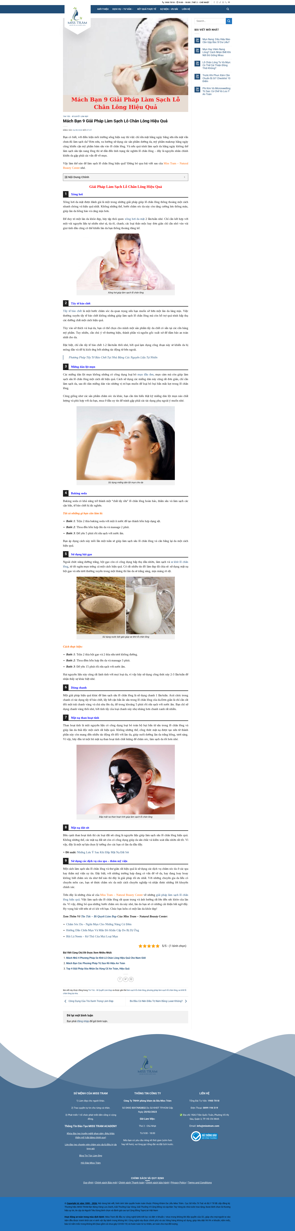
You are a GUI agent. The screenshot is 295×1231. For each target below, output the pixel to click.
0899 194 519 (210, 1107)
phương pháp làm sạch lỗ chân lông (162, 990)
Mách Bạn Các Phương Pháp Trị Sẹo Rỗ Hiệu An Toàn (95, 963)
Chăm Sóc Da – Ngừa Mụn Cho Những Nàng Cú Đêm (99, 924)
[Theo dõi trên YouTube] (229, 2)
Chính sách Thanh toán (131, 1182)
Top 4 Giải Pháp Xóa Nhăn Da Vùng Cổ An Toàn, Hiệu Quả (98, 968)
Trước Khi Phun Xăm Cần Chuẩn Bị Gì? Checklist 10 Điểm (216, 78)
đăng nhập (83, 1021)
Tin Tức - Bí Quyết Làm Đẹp (75, 116)
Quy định (88, 1182)
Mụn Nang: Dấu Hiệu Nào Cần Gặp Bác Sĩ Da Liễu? (216, 41)
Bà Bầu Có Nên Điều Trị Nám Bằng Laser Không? (156, 1001)
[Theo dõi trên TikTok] (220, 2)
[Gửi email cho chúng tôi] (223, 2)
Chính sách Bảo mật (106, 1182)
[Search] (227, 9)
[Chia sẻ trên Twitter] (125, 979)
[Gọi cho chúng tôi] (226, 2)
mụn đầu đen (146, 374)
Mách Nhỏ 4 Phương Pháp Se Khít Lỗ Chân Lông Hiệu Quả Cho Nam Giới (106, 957)
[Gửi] (229, 21)
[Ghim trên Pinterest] (131, 979)
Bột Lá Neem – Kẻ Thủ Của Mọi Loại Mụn (92, 936)
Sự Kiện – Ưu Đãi (169, 9)
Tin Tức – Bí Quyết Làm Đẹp (99, 916)
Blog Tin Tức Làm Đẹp (90, 1155)
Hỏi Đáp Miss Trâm (91, 1163)
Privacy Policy (178, 1182)
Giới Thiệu (103, 9)
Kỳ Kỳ (89, 130)
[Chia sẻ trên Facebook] (120, 979)
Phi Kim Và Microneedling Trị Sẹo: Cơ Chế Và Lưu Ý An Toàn (216, 91)
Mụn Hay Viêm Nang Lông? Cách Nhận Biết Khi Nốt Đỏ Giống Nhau (217, 52)
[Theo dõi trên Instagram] (217, 2)
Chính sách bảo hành (157, 1182)
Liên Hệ (186, 9)
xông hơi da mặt (135, 218)
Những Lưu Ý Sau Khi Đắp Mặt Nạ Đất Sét (103, 852)
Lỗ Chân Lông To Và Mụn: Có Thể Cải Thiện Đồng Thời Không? (217, 65)
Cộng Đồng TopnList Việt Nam (143, 1210)
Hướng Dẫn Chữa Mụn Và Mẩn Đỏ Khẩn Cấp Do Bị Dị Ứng (102, 930)
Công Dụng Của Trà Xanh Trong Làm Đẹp (90, 1001)
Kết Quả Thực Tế (146, 9)
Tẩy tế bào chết (72, 311)
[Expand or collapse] (185, 177)
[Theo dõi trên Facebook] (214, 2)
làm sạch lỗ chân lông (136, 990)
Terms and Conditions (200, 1182)
